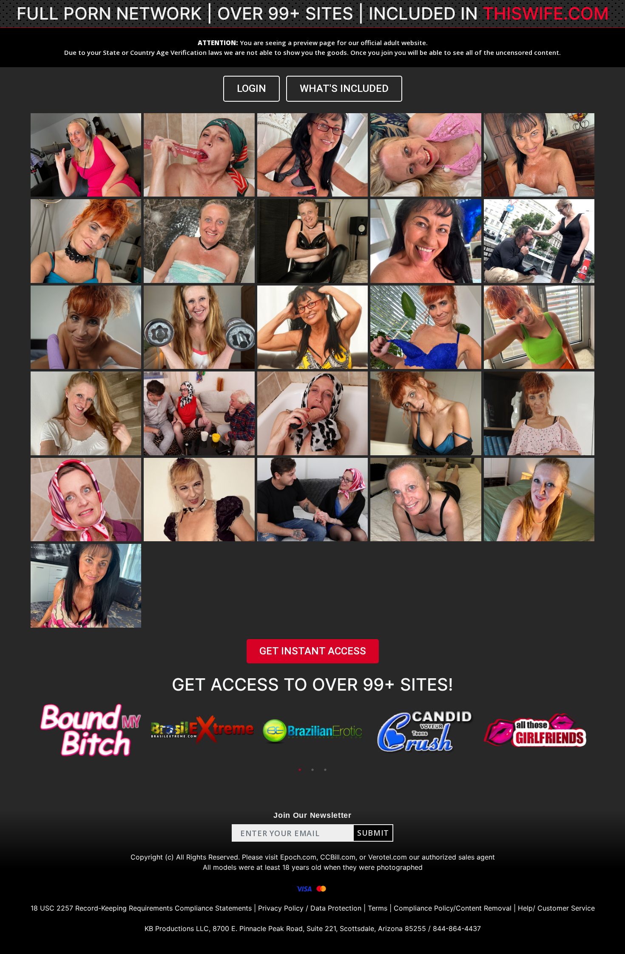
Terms (377, 908)
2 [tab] (312, 769)
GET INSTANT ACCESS (312, 651)
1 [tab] (299, 769)
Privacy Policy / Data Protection (309, 908)
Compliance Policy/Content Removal (452, 908)
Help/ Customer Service (556, 908)
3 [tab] (325, 769)
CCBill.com (337, 857)
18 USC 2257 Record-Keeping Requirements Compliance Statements (141, 908)
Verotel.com (387, 857)
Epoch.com (298, 857)
